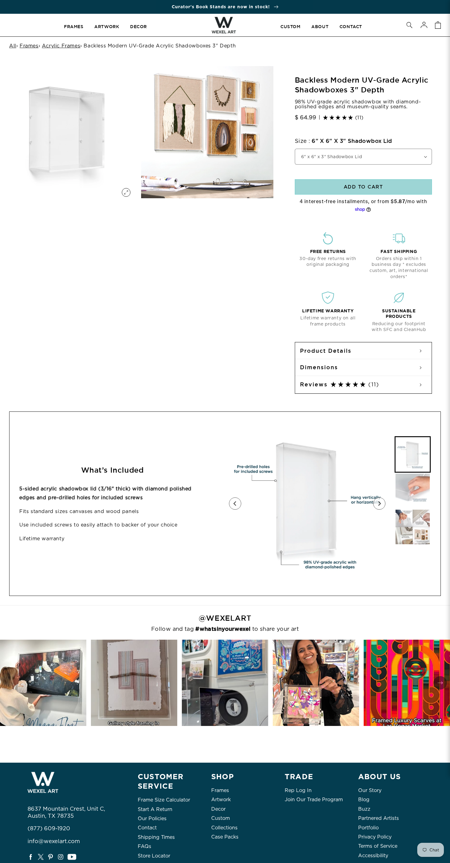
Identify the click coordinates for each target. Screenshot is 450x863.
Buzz (364, 809)
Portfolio (368, 828)
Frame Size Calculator (164, 800)
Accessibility (373, 855)
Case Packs (224, 837)
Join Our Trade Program (314, 799)
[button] (409, 25)
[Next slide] (379, 503)
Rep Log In (298, 790)
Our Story (369, 790)
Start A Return (155, 809)
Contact (147, 828)
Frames (29, 46)
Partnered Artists (378, 818)
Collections (224, 828)
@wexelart (225, 618)
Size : (343, 141)
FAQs (144, 846)
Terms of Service (377, 846)
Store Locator (154, 856)
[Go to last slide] (235, 503)
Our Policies (152, 818)
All (12, 46)
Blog (363, 799)
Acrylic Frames (61, 46)
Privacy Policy (375, 837)
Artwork (221, 799)
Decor (218, 809)
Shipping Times (156, 837)
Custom (220, 818)
